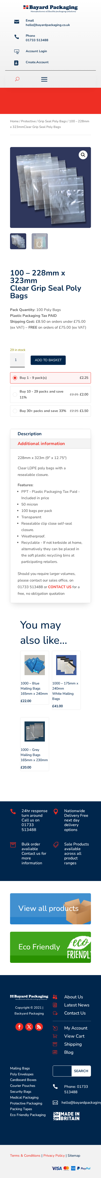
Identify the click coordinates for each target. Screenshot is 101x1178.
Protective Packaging (26, 1103)
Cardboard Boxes (23, 1080)
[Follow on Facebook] (19, 1027)
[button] (83, 154)
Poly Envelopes (22, 1074)
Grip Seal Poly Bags (52, 121)
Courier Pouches (22, 1085)
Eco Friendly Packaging (28, 1115)
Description (30, 434)
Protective (28, 121)
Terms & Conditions (25, 1155)
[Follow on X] (29, 1027)
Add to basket (48, 360)
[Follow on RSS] (39, 1027)
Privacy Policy (54, 1155)
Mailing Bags (20, 1068)
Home (14, 121)
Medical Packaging (24, 1097)
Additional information (41, 443)
